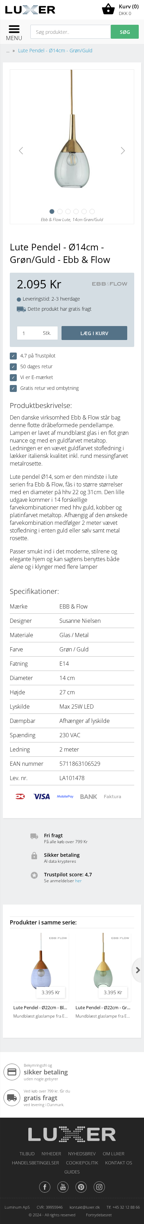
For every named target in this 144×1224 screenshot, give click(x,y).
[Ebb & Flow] (109, 284)
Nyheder (51, 1153)
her (78, 881)
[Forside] (72, 1132)
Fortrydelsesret (99, 1214)
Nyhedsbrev (82, 1153)
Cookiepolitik (82, 1162)
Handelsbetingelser (35, 1162)
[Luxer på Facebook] (45, 1192)
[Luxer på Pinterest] (81, 1192)
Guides (72, 1172)
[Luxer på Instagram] (99, 1192)
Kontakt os (118, 1162)
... (7, 50)
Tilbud (27, 1153)
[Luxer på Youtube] (63, 1192)
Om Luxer (113, 1153)
